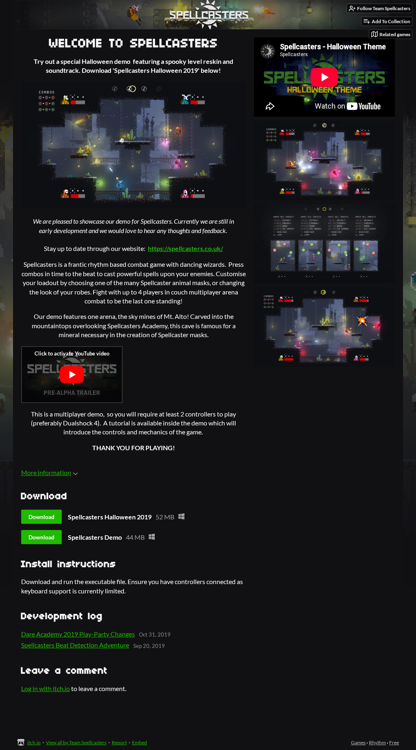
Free (394, 742)
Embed (139, 742)
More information (46, 472)
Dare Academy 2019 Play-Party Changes (78, 634)
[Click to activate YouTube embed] (72, 374)
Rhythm (377, 742)
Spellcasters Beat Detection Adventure (75, 645)
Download (41, 516)
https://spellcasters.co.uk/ (185, 248)
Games (358, 742)
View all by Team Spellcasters (76, 742)
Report (119, 742)
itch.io (34, 742)
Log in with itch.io (45, 688)
